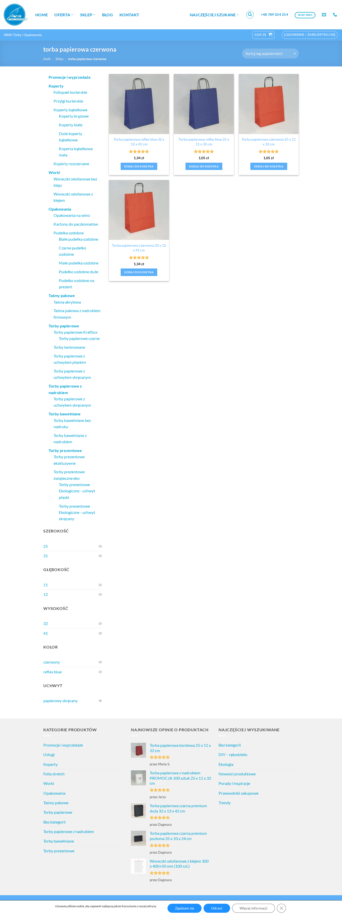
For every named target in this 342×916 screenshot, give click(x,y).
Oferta (62, 14)
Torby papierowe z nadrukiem (68, 831)
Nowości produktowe (237, 773)
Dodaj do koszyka (138, 166)
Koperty (50, 764)
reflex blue (52, 671)
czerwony (51, 662)
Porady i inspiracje (234, 783)
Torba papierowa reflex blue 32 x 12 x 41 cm (139, 141)
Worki (48, 783)
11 (45, 584)
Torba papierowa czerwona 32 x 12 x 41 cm (139, 247)
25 (45, 546)
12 (45, 594)
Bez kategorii (54, 821)
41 (45, 633)
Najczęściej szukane (213, 14)
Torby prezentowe (58, 850)
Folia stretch (54, 773)
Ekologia (226, 764)
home (41, 14)
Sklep (86, 14)
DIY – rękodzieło (233, 754)
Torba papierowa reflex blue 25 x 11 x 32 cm (204, 141)
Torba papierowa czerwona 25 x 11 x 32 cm (269, 141)
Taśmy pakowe (55, 802)
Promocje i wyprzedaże (63, 745)
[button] (250, 15)
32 (45, 623)
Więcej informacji (253, 908)
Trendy (225, 802)
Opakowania (54, 793)
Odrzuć (217, 908)
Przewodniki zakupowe (238, 793)
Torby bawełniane (58, 841)
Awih (47, 59)
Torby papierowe (57, 812)
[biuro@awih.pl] (324, 15)
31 (45, 555)
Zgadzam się (184, 908)
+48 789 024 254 (274, 15)
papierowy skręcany (60, 700)
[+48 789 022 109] (335, 15)
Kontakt (129, 14)
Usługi (49, 754)
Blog (107, 14)
